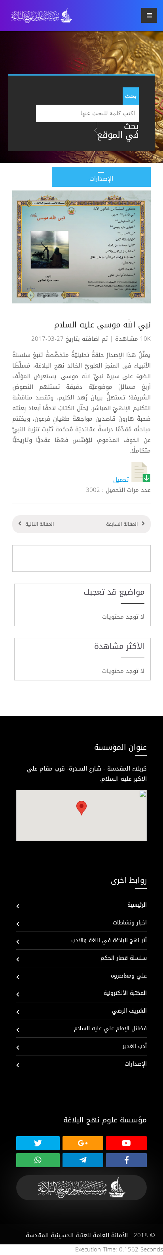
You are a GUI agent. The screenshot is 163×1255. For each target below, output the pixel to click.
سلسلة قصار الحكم (123, 958)
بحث (130, 96)
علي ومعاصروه (129, 975)
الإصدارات (136, 1064)
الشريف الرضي (129, 1010)
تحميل (122, 479)
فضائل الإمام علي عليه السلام (110, 1028)
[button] (81, 808)
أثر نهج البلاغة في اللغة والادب (109, 940)
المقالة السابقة (122, 524)
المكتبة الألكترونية (125, 993)
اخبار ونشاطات (130, 922)
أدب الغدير (135, 1046)
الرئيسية (137, 905)
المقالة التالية (39, 524)
